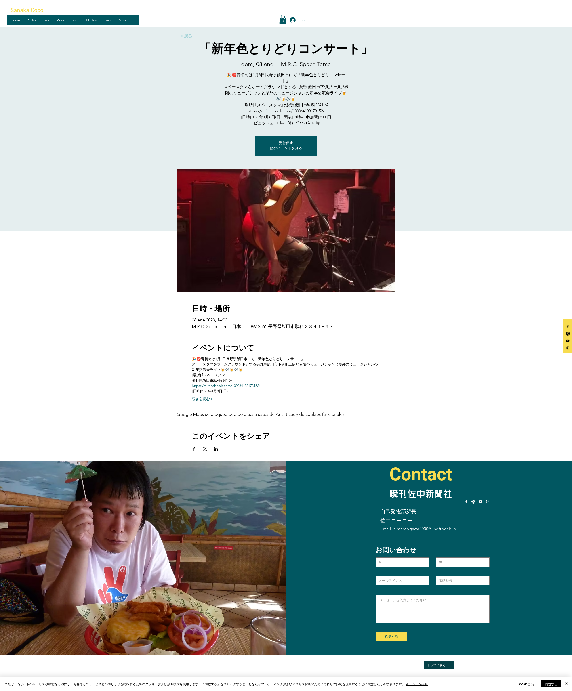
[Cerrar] (566, 683)
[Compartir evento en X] (205, 449)
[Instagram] (568, 348)
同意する (551, 684)
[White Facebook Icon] (466, 502)
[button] (31, 20)
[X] (568, 334)
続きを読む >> (204, 399)
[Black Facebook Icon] (568, 326)
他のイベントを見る (286, 148)
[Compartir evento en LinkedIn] (216, 449)
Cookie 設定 (526, 684)
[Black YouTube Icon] (568, 341)
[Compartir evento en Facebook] (194, 449)
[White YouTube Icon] (481, 502)
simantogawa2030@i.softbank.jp (425, 528)
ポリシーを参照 (417, 684)
